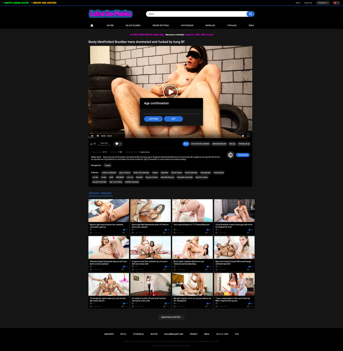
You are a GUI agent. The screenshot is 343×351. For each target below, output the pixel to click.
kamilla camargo (132, 182)
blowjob (139, 177)
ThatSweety (243, 155)
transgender (205, 173)
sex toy (130, 177)
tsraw (103, 177)
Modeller (210, 25)
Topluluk (231, 25)
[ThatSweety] (231, 155)
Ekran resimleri (219, 144)
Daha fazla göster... (171, 317)
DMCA (206, 334)
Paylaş (232, 144)
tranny (155, 173)
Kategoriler (187, 25)
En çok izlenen (133, 25)
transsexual (218, 173)
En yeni (110, 25)
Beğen (91, 144)
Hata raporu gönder (200, 144)
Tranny (107, 165)
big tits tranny (202, 177)
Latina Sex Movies (168, 346)
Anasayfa (91, 25)
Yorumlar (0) (243, 144)
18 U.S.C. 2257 (222, 334)
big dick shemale (99, 182)
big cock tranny (116, 182)
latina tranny (176, 173)
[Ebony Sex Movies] (43, 3)
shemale (164, 173)
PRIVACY (193, 334)
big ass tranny (151, 177)
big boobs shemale (184, 177)
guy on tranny (124, 173)
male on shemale (109, 173)
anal (111, 177)
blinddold (120, 177)
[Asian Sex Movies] (16, 3)
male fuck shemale (141, 173)
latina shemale (191, 173)
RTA (237, 334)
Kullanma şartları (173, 334)
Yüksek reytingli (160, 25)
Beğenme (94, 144)
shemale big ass (167, 177)
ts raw (95, 177)
